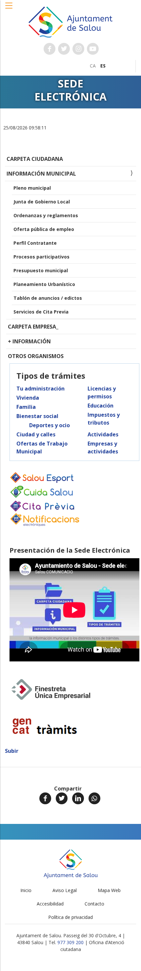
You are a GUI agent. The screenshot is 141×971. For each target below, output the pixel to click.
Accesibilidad (50, 904)
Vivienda (27, 397)
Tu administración (40, 388)
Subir (11, 750)
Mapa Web (109, 890)
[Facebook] (45, 798)
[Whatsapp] (94, 798)
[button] (9, 8)
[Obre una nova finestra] (49, 49)
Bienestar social (37, 416)
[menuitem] (92, 65)
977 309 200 (70, 942)
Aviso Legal (64, 890)
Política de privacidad (70, 917)
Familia (26, 406)
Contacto (94, 904)
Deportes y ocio (49, 425)
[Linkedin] (78, 798)
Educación (100, 405)
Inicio (25, 890)
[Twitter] (62, 798)
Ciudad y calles (35, 434)
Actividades (103, 434)
